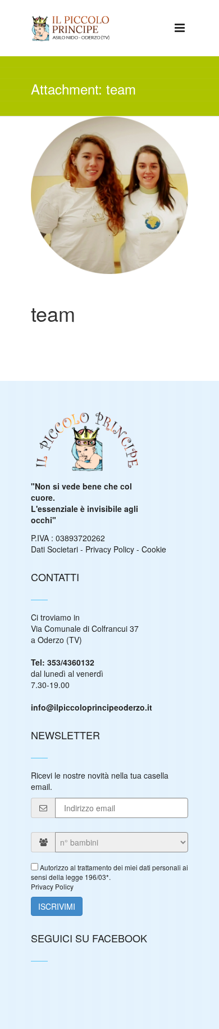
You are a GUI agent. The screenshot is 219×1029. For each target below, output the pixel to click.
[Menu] (179, 27)
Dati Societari (54, 549)
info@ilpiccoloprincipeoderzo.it (91, 707)
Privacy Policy (109, 549)
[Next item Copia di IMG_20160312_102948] (149, 181)
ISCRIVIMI (56, 906)
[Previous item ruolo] (70, 181)
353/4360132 (70, 662)
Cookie (154, 549)
